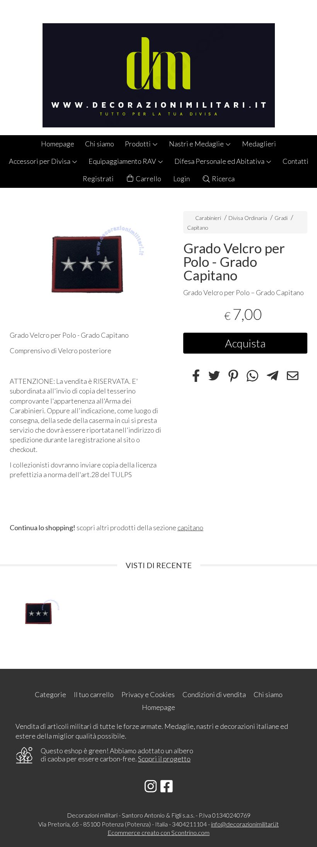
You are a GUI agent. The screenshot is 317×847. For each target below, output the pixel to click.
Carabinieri (208, 218)
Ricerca (223, 178)
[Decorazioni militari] (158, 67)
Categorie (50, 694)
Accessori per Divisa (40, 161)
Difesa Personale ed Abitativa (220, 161)
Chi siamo (99, 143)
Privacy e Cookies (148, 694)
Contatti (295, 161)
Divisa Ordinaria (247, 218)
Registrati (98, 178)
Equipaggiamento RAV (123, 161)
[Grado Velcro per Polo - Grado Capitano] (87, 261)
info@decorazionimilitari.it (245, 824)
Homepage (57, 143)
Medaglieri (259, 143)
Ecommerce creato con (158, 832)
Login (181, 178)
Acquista (245, 343)
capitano (190, 527)
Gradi (281, 218)
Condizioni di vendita (214, 694)
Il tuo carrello (94, 694)
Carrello (148, 178)
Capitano (197, 227)
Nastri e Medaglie (197, 143)
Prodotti (138, 143)
